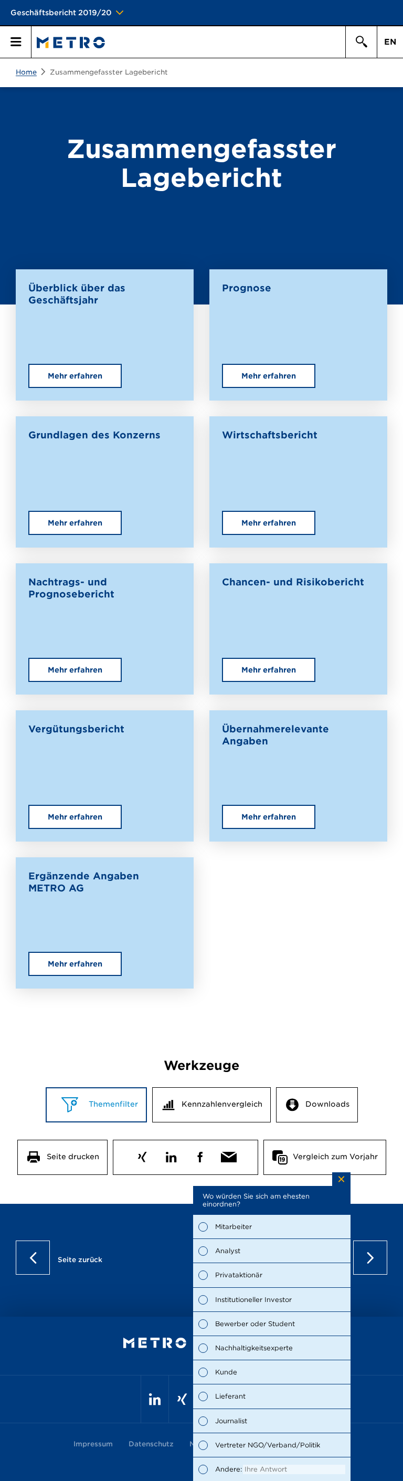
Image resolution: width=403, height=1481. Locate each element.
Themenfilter (112, 1104)
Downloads (327, 1104)
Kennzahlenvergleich (222, 1104)
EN (390, 42)
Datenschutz (151, 1444)
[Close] (341, 1179)
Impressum (93, 1444)
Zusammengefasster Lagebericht (109, 72)
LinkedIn (170, 1154)
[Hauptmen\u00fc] (15, 42)
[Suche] (361, 42)
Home (26, 72)
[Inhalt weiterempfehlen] (228, 1154)
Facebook (199, 1154)
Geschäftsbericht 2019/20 (61, 12)
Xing (142, 1154)
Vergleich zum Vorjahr (335, 1156)
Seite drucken (73, 1156)
